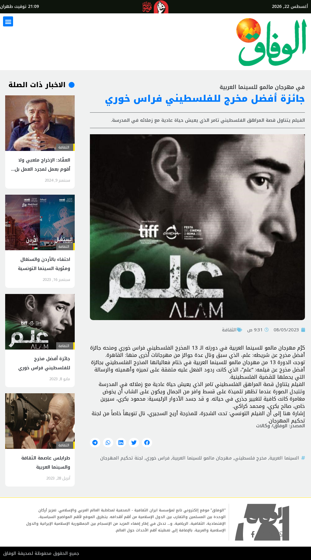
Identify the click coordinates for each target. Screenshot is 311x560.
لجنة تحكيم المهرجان (121, 458)
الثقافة (229, 330)
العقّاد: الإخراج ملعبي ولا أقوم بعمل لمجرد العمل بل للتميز (42, 169)
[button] (8, 21)
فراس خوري (157, 458)
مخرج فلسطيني (250, 458)
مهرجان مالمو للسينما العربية (202, 458)
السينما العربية (284, 458)
